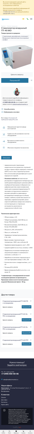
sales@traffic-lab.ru (9, 13)
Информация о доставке (11, 112)
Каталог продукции (12, 26)
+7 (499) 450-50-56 (9, 102)
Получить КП (26, 307)
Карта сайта (4, 404)
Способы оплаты (9, 109)
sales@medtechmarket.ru (20, 104)
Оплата (3, 397)
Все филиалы (5, 391)
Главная (3, 26)
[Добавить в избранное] (31, 80)
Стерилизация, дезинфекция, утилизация (15, 36)
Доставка (4, 400)
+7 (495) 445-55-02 (9, 12)
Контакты (4, 402)
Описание (6, 158)
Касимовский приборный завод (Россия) (9, 118)
